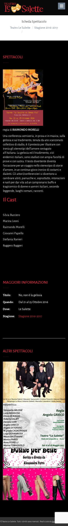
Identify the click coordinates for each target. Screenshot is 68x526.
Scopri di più (34, 385)
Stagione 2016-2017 (30, 316)
